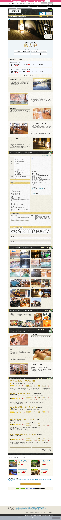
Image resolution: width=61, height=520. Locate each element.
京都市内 (36, 509)
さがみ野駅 (34, 193)
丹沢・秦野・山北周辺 (46, 479)
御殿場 (30, 509)
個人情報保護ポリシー (28, 515)
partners (19, 517)
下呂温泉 (28, 508)
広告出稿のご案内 (36, 512)
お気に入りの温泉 (44, 3)
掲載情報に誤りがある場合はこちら (46, 155)
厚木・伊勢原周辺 (40, 479)
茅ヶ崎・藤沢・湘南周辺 (22, 479)
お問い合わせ (51, 512)
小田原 (9, 480)
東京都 (30, 507)
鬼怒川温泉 (44, 508)
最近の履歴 (50, 3)
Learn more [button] (3, 518)
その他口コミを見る (47, 449)
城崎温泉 (25, 508)
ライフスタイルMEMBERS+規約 (46, 515)
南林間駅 (40, 189)
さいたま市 (25, 509)
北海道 (35, 507)
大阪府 (33, 507)
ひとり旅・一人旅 (20, 243)
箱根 (50, 479)
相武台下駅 (40, 192)
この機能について (44, 56)
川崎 (10, 479)
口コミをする (48, 37)
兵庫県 (25, 507)
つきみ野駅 (34, 192)
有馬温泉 (22, 508)
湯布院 (42, 508)
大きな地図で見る (47, 170)
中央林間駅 (34, 189)
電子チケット (42, 13)
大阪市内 (32, 509)
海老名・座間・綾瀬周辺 (30, 479)
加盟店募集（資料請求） (29, 512)
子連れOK (15, 243)
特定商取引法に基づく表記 (34, 515)
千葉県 (23, 507)
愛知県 (40, 507)
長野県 (38, 507)
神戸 (41, 509)
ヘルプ (47, 512)
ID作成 (52, 4)
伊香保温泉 (32, 508)
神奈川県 (17, 507)
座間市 (18, 161)
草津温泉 (17, 508)
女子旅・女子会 (25, 243)
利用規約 (40, 515)
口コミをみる (48, 35)
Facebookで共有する (30, 488)
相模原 (36, 479)
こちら (37, 75)
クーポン (49, 13)
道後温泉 (35, 508)
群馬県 (28, 507)
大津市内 (39, 509)
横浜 (8, 479)
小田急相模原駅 (41, 188)
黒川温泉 (38, 508)
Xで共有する (40, 488)
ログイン (49, 4)
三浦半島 (15, 479)
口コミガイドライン (42, 512)
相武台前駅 (34, 188)
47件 (51, 16)
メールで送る (20, 488)
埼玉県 (20, 507)
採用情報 (52, 515)
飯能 (27, 509)
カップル (12, 243)
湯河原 (11, 480)
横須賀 (13, 479)
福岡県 (43, 507)
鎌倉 (18, 479)
